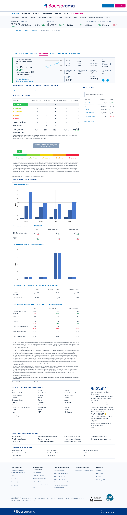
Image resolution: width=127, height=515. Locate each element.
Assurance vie (51, 450)
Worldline (67, 410)
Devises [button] (83, 17)
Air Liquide (67, 402)
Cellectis (14, 402)
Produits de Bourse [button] (45, 17)
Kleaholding (68, 412)
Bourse (15, 13)
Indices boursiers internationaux (48, 437)
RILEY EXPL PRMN (24, 61)
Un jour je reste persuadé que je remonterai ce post (101, 424)
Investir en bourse (87, 453)
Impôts (58, 13)
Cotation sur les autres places (25, 81)
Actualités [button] (15, 17)
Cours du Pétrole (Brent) (46, 441)
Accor (66, 405)
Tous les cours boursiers (19, 439)
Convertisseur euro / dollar (72, 441)
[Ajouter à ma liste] (107, 80)
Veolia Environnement (45, 393)
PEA (83, 455)
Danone (14, 405)
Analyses (33, 54)
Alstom (40, 398)
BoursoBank (77, 13)
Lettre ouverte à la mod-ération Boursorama (100, 393)
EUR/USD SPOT (90, 113)
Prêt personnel (51, 455)
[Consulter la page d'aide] (100, 6)
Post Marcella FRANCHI (98, 412)
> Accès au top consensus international (24, 91)
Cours (14, 54)
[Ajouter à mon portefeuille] (103, 80)
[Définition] (110, 64)
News (92, 427)
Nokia (40, 390)
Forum (108, 17)
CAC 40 (87, 109)
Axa (13, 390)
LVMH (14, 410)
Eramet (40, 395)
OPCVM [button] (68, 17)
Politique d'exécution (22, 79)
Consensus (43, 54)
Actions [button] (24, 17)
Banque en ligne (17, 450)
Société (53, 54)
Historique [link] (62, 54)
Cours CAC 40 (16, 441)
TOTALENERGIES (90, 116)
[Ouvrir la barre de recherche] (97, 6)
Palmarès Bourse (43, 439)
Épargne (26, 13)
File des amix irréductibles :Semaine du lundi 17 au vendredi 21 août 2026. (103, 408)
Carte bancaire (16, 455)
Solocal (40, 405)
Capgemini (67, 407)
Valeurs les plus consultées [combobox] (94, 94)
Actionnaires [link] (74, 54)
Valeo (40, 410)
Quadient (41, 402)
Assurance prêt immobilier (90, 450)
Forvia (40, 400)
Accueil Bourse (16, 437)
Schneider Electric (17, 400)
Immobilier (47, 13)
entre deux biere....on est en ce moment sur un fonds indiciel (100, 404)
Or (85, 106)
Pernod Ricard (69, 395)
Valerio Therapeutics (70, 393)
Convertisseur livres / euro (99, 437)
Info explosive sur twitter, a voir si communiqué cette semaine (101, 417)
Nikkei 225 (15, 22)
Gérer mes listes (89, 121)
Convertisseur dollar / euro (72, 439)
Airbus (66, 400)
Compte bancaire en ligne (20, 453)
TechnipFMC (42, 407)
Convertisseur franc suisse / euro (101, 439)
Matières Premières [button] (96, 17)
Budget (36, 13)
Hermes (66, 390)
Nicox (13, 412)
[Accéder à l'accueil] (12, 30)
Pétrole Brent (88, 103)
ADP (39, 412)
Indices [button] (32, 17)
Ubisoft (66, 398)
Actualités (23, 54)
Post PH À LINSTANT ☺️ (98, 414)
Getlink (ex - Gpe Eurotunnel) (21, 407)
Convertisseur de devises (72, 437)
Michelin (14, 398)
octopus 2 (94, 421)
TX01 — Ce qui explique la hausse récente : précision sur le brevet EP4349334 (102, 398)
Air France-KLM (17, 393)
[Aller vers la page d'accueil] (63, 5)
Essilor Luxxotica (17, 395)
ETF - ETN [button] (58, 17)
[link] (13, 476)
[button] (2, 5)
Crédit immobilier (52, 453)
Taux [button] (75, 17)
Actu (66, 13)
